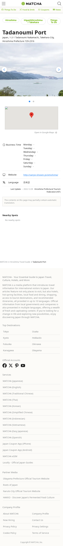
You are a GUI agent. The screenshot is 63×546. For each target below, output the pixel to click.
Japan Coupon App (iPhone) (17, 443)
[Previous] (4, 69)
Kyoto (6, 337)
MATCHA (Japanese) (13, 381)
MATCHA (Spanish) (12, 437)
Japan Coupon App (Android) (17, 450)
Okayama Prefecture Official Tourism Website (26, 478)
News (58, 9)
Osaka (35, 331)
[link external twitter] (11, 366)
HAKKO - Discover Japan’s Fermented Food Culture (28, 497)
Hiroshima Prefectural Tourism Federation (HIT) (47, 190)
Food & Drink (28, 9)
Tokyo (6, 331)
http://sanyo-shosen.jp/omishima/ (40, 174)
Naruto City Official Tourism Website (21, 491)
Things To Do (10, 9)
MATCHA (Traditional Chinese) (18, 393)
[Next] (58, 69)
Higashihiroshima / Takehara (33, 21)
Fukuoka (7, 344)
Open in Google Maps (44, 132)
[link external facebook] (5, 366)
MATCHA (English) (12, 387)
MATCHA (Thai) (10, 399)
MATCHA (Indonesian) (14, 418)
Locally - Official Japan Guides (18, 462)
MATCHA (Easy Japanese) (15, 431)
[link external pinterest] (17, 366)
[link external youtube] (23, 366)
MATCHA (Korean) (12, 406)
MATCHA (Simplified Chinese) (17, 412)
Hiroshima (10, 20)
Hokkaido (36, 337)
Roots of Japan (10, 484)
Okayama (37, 350)
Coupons (45, 9)
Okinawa (36, 344)
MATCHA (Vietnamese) (14, 424)
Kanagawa (8, 350)
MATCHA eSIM (10, 456)
